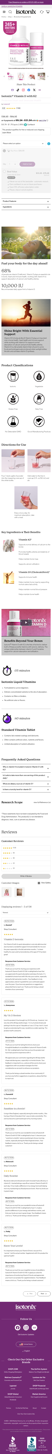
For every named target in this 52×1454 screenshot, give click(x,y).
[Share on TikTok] (18, 90)
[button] (4, 76)
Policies (8, 1408)
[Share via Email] (12, 90)
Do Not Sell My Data (22, 1408)
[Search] (10, 12)
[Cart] (48, 12)
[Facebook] (17, 1327)
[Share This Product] (39, 90)
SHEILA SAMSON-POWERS (11, 7)
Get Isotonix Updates (26, 1335)
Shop (10, 17)
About (35, 1408)
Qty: (4, 164)
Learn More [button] (6, 133)
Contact (43, 1408)
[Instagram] (26, 1327)
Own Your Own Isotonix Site (26, 1414)
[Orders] (42, 12)
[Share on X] (34, 91)
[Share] (34, 1327)
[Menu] (4, 12)
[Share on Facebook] (28, 91)
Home (3, 17)
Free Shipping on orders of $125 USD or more (26, 2)
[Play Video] (26, 622)
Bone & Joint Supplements (22, 17)
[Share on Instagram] (23, 90)
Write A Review (26, 876)
